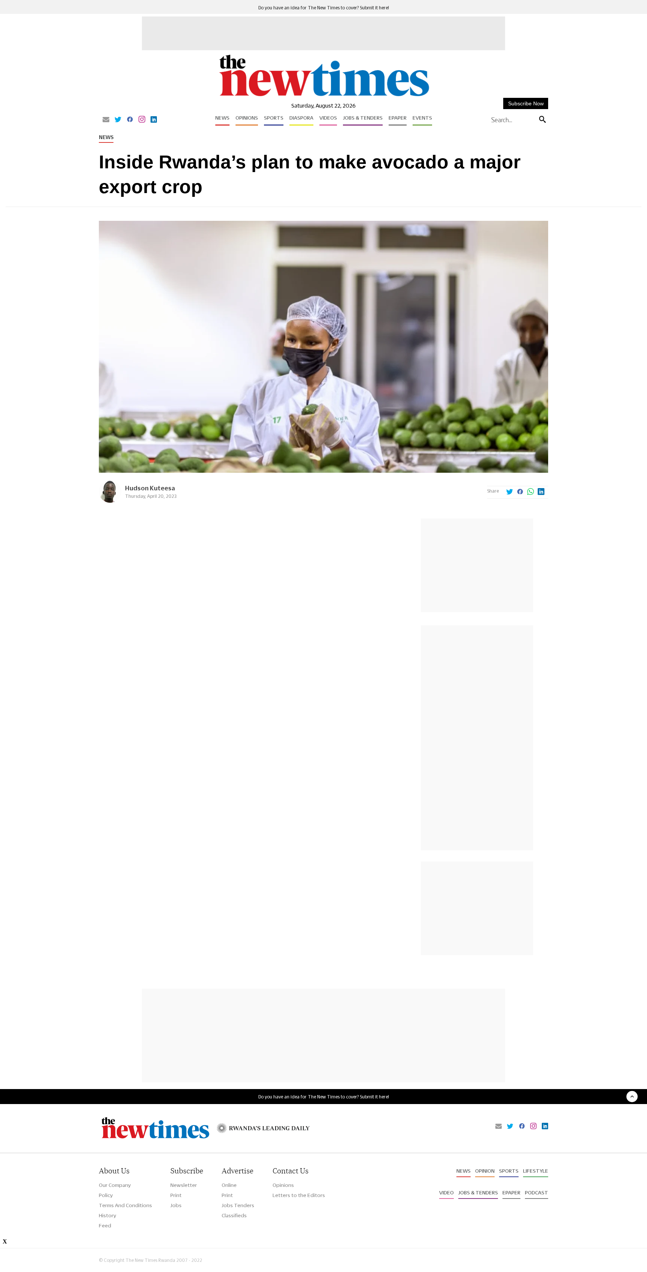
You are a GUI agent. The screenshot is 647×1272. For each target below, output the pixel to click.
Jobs (176, 1205)
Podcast (536, 1193)
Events (422, 118)
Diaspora (301, 118)
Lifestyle (535, 1171)
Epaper (398, 118)
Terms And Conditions (125, 1205)
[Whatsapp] (530, 492)
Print (176, 1195)
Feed (105, 1226)
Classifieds (234, 1215)
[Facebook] (130, 120)
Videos (328, 118)
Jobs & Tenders (363, 118)
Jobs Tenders (238, 1205)
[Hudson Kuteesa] (110, 500)
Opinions (247, 118)
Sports (273, 118)
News (222, 118)
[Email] (106, 120)
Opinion (485, 1171)
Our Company (115, 1185)
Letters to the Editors (299, 1195)
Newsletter (183, 1185)
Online (229, 1185)
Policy (106, 1195)
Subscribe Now (526, 103)
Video (446, 1193)
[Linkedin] (154, 120)
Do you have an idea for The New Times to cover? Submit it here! (323, 7)
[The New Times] (323, 96)
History (107, 1215)
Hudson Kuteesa (150, 487)
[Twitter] (118, 120)
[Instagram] (142, 120)
